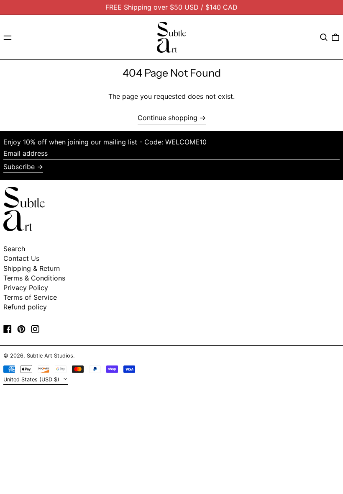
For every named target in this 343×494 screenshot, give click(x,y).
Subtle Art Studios (50, 355)
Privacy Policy (25, 287)
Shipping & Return (31, 268)
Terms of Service (30, 297)
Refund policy (25, 307)
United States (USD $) (32, 379)
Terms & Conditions (34, 278)
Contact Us (21, 258)
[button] (324, 37)
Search (14, 248)
